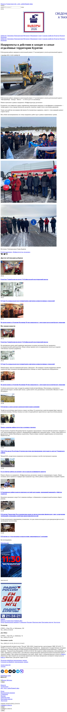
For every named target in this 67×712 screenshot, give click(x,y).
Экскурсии (57, 622)
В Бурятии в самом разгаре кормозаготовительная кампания (20, 406)
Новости (3, 4)
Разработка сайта (6, 675)
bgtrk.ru (63, 654)
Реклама (29, 622)
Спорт (40, 35)
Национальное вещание (12, 622)
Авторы (3, 666)
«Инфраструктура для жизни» (21, 252)
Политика (4, 37)
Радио (2, 622)
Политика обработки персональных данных (14, 660)
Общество (4, 35)
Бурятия (3, 252)
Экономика (10, 35)
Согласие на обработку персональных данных (14, 662)
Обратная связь (36, 622)
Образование (34, 35)
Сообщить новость (6, 705)
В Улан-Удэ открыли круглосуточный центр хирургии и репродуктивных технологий (28, 301)
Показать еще (5, 543)
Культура (56, 35)
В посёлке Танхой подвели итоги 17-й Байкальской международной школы (24, 279)
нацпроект (9, 252)
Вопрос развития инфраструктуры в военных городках (18, 427)
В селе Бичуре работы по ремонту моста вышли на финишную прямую (23, 471)
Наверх (3, 619)
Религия (62, 35)
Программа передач (47, 622)
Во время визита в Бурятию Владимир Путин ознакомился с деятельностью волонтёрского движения (33, 322)
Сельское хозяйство (48, 35)
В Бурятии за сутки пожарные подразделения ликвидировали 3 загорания (24, 536)
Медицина (26, 35)
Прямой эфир (23, 4)
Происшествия (18, 35)
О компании (23, 622)
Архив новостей (5, 665)
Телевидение (10, 4)
